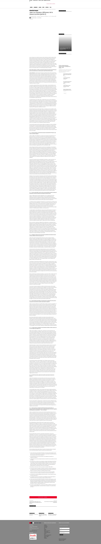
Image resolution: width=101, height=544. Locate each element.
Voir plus (65, 93)
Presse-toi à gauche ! (46, 535)
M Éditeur (45, 533)
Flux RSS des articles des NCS (62, 538)
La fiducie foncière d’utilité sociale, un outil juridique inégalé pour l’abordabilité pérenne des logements (35, 502)
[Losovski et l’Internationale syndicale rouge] (61, 78)
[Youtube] (71, 0)
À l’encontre (45, 525)
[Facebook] (67, 0)
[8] (33, 266)
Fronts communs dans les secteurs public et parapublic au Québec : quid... (64, 66)
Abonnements (36, 7)
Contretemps (45, 526)
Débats (43, 7)
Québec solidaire (46, 536)
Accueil (30, 9)
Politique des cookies (61, 540)
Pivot (44, 534)
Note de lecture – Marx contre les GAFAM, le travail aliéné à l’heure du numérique (43, 515)
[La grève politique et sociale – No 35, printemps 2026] (65, 43)
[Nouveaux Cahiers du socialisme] (50, 3)
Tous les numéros (61, 34)
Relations (45, 537)
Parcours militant (36, 10)
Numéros (31, 7)
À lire (50, 7)
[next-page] (31, 517)
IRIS (44, 528)
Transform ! (45, 538)
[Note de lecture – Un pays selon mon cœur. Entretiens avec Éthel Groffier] (52, 511)
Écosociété (45, 527)
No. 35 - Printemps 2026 (41, 513)
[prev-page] (29, 517)
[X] (69, 0)
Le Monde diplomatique (47, 532)
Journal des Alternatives (47, 530)
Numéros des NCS (34, 9)
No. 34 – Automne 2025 (39, 9)
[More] (47, 494)
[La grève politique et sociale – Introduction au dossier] (61, 86)
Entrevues (47, 7)
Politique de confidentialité (62, 539)
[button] (65, 0)
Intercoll (45, 529)
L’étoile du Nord (46, 531)
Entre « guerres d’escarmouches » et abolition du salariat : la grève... (67, 82)
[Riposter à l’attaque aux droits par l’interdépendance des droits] (61, 90)
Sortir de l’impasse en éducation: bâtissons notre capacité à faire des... (67, 74)
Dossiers (40, 7)
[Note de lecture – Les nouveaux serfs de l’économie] (33, 511)
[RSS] (68, 0)
